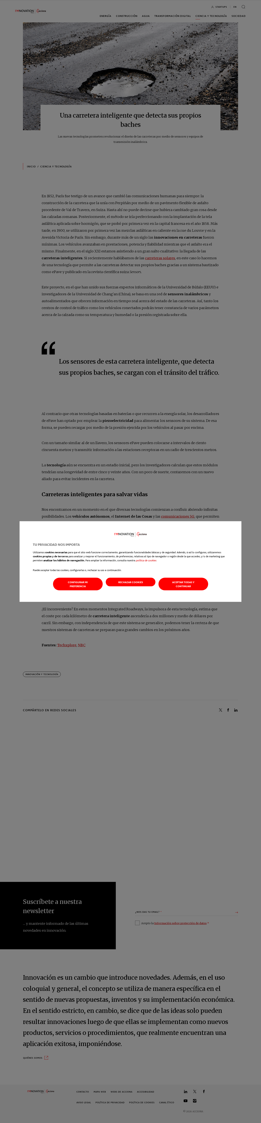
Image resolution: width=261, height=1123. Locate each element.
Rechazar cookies (130, 582)
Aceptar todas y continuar (183, 584)
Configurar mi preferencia (78, 584)
